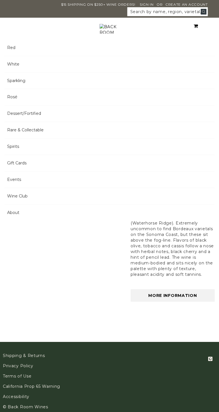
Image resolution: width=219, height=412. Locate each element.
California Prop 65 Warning (31, 386)
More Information (172, 295)
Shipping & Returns (24, 355)
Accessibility (16, 396)
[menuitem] (109, 48)
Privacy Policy (18, 365)
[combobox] (167, 11)
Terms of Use (17, 376)
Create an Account (186, 4)
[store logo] (109, 29)
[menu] (109, 130)
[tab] (109, 130)
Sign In (147, 4)
